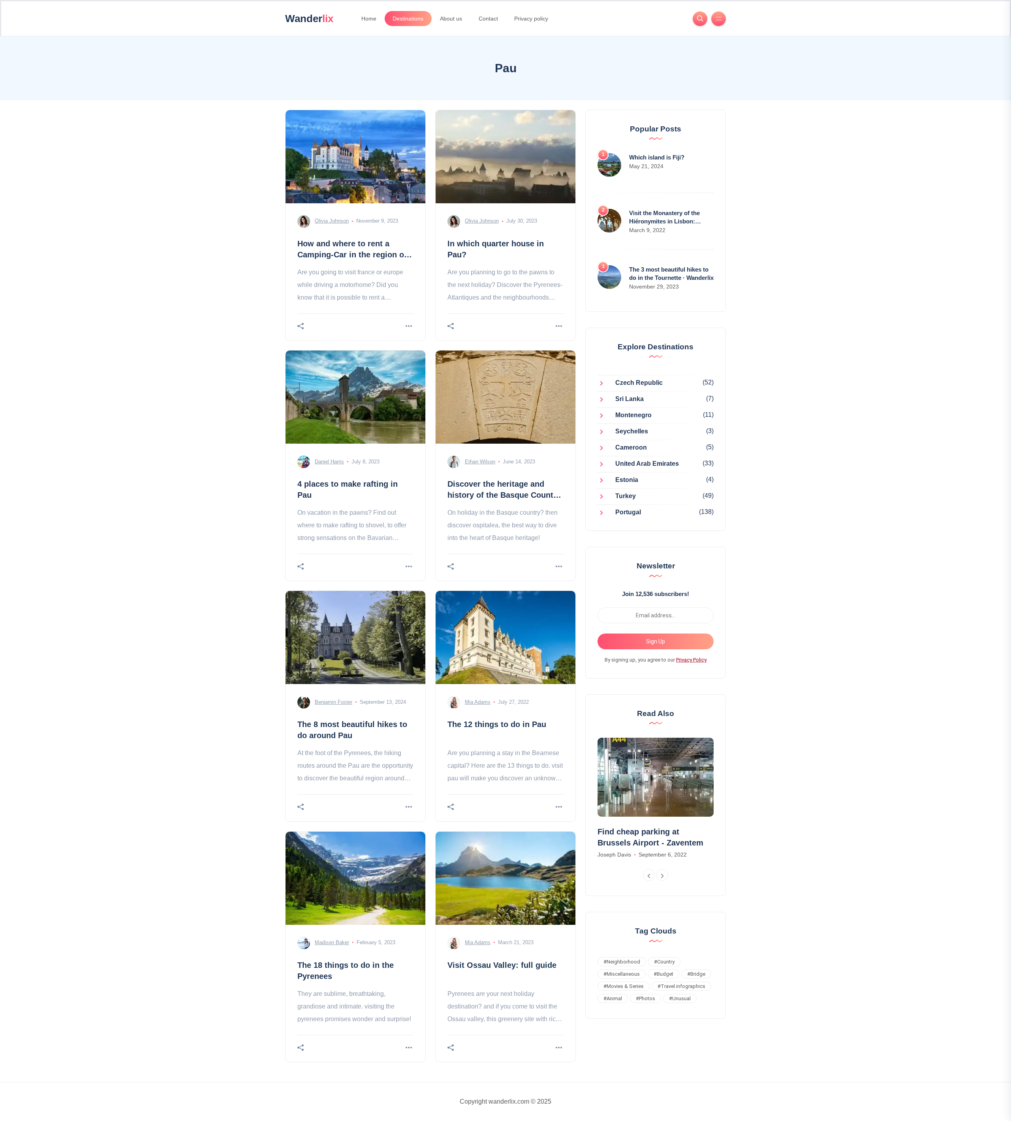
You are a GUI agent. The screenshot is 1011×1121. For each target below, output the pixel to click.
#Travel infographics (681, 986)
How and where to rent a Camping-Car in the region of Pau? (352, 254)
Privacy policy (531, 18)
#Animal (612, 998)
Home (368, 18)
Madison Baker (332, 942)
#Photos (645, 998)
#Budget (663, 974)
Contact (488, 18)
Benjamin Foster (333, 702)
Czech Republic (639, 383)
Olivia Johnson (332, 221)
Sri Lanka (629, 399)
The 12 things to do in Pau (496, 724)
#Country (664, 962)
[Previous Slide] (649, 875)
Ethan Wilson (480, 462)
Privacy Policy (691, 660)
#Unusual (680, 998)
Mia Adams (477, 702)
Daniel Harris (329, 462)
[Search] (700, 18)
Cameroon (631, 447)
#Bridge (696, 974)
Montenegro (633, 415)
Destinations (408, 18)
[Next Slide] (662, 875)
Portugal (628, 512)
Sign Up (655, 641)
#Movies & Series (623, 986)
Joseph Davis (614, 854)
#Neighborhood (621, 962)
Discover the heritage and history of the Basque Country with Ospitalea (504, 495)
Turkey (625, 496)
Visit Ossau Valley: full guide (501, 965)
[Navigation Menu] (718, 18)
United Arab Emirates (647, 464)
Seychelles (631, 431)
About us (451, 18)
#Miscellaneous (621, 974)
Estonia (626, 480)
